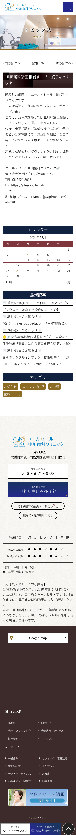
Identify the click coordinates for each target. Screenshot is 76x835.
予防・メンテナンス (19, 774)
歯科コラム (12, 394)
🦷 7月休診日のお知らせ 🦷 (22, 330)
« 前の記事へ (11, 63)
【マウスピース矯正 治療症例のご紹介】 (31, 309)
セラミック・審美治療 (54, 758)
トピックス (47, 739)
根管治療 (47, 781)
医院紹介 (46, 723)
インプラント (49, 766)
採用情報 (13, 739)
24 (17, 270)
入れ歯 (46, 774)
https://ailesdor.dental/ (27, 185)
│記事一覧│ (38, 63)
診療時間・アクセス (52, 731)
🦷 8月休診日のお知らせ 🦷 (22, 316)
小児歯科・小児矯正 (19, 781)
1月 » (69, 282)
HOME (11, 723)
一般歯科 (13, 758)
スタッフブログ (33, 386)
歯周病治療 (14, 766)
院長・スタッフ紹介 (19, 731)
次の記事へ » (64, 63)
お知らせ (10, 386)
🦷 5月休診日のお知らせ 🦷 (22, 350)
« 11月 (7, 282)
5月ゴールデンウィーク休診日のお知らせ (32, 363)
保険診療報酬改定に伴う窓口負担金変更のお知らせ (39, 343)
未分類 (54, 386)
